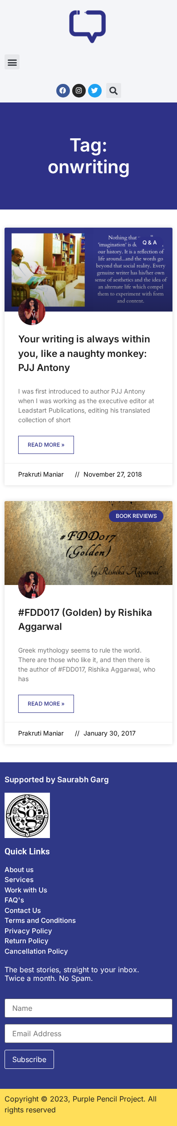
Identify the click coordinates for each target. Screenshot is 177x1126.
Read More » (46, 444)
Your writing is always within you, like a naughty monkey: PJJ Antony (84, 353)
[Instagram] (79, 90)
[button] (12, 61)
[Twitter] (95, 90)
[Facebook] (63, 90)
